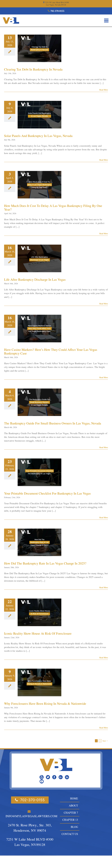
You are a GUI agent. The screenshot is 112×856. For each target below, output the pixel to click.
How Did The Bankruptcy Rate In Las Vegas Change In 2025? (45, 563)
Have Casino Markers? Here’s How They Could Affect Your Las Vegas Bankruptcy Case (50, 351)
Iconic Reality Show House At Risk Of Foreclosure (38, 633)
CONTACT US (70, 834)
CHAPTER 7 (71, 812)
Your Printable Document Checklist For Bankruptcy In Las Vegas (47, 493)
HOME (74, 798)
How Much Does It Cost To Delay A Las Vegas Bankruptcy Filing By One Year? (53, 207)
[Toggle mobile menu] (106, 20)
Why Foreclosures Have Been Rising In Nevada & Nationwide (45, 703)
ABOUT (73, 805)
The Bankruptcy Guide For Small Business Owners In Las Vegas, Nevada (52, 423)
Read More (103, 89)
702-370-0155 (57, 11)
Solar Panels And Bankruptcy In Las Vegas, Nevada (38, 136)
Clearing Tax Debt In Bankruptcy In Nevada (33, 69)
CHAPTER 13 (70, 820)
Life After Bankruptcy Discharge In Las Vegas (35, 279)
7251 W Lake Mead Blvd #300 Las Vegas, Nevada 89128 (56, 3)
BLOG (74, 827)
